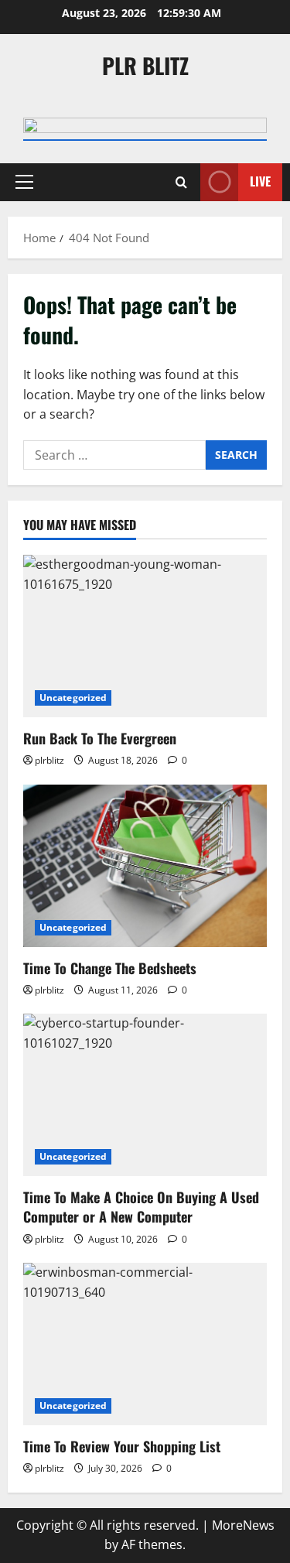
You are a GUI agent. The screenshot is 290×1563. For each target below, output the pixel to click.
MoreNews (243, 1525)
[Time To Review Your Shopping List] (145, 1344)
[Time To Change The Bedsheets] (145, 866)
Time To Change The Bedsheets (109, 968)
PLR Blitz (145, 65)
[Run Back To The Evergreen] (145, 636)
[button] (24, 182)
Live (260, 181)
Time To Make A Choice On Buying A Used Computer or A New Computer (141, 1206)
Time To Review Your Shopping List (121, 1446)
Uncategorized (73, 697)
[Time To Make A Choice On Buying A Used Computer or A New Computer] (145, 1095)
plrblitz (49, 760)
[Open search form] (181, 182)
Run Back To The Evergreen (99, 738)
